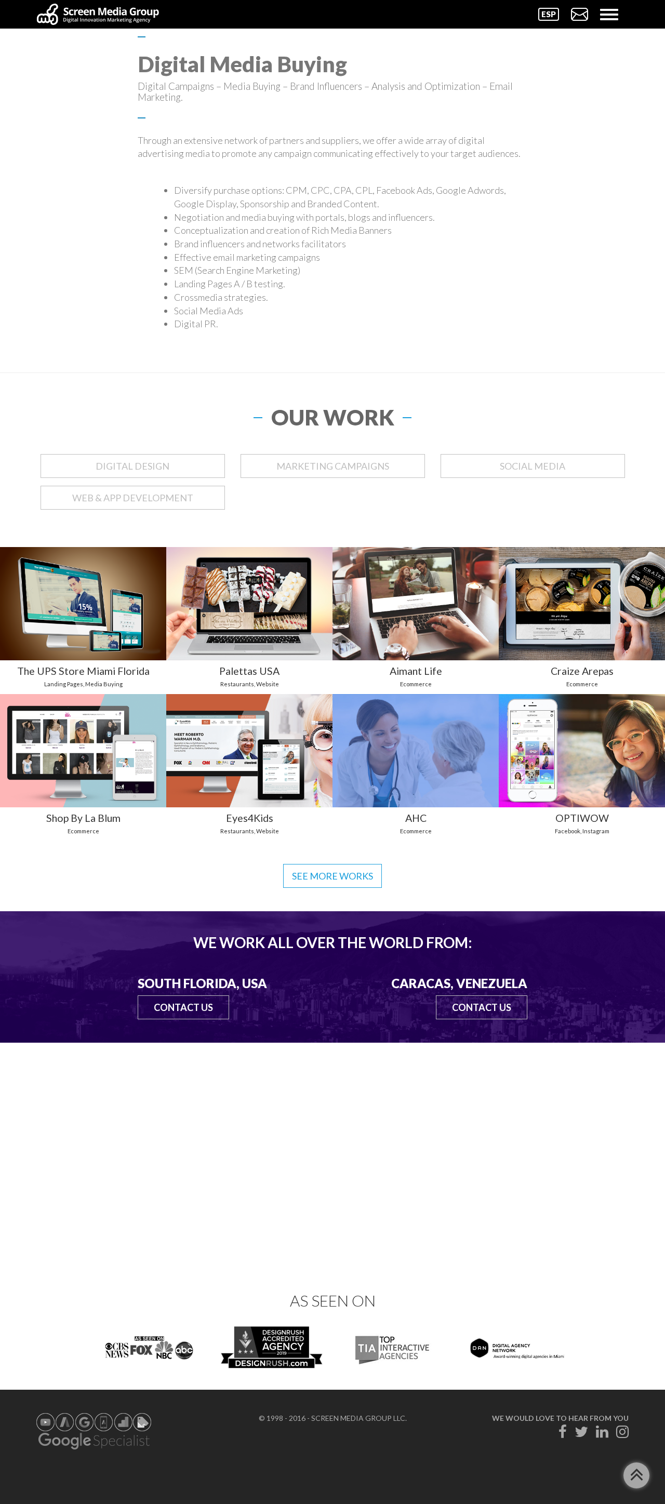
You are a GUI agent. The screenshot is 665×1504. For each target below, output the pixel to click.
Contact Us (183, 1007)
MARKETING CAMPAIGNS (332, 466)
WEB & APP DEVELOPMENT (132, 497)
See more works (332, 876)
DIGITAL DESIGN (132, 466)
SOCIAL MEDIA (532, 466)
